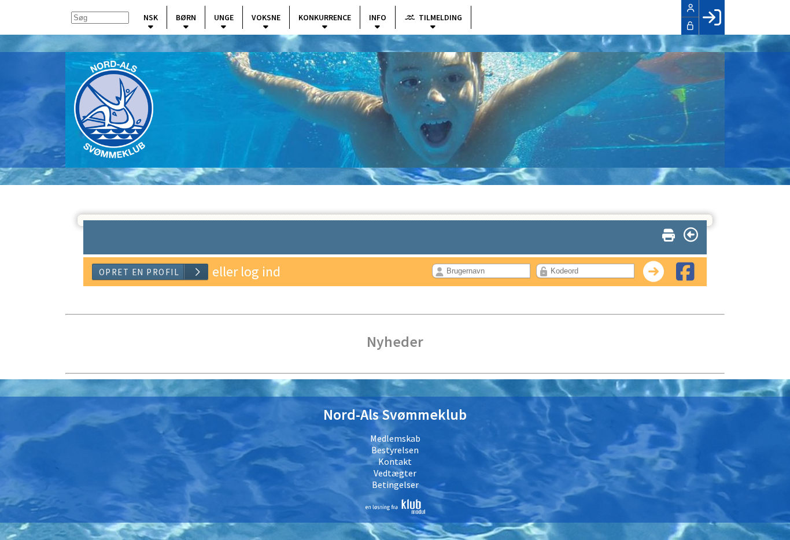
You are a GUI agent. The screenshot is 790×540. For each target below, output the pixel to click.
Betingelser (395, 484)
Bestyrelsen (395, 450)
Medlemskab (395, 438)
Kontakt (395, 461)
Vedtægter (395, 473)
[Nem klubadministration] (395, 506)
